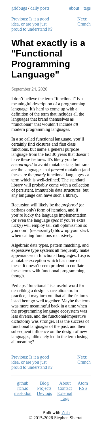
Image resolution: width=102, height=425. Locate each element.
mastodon (22, 393)
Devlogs (44, 393)
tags (87, 8)
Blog (44, 383)
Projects (44, 388)
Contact (65, 388)
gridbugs (19, 8)
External (64, 393)
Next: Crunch (84, 21)
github (22, 383)
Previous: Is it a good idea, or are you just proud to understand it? (31, 24)
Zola (65, 412)
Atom (83, 383)
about (74, 8)
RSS (83, 388)
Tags (65, 398)
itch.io (22, 388)
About (65, 383)
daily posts (39, 8)
